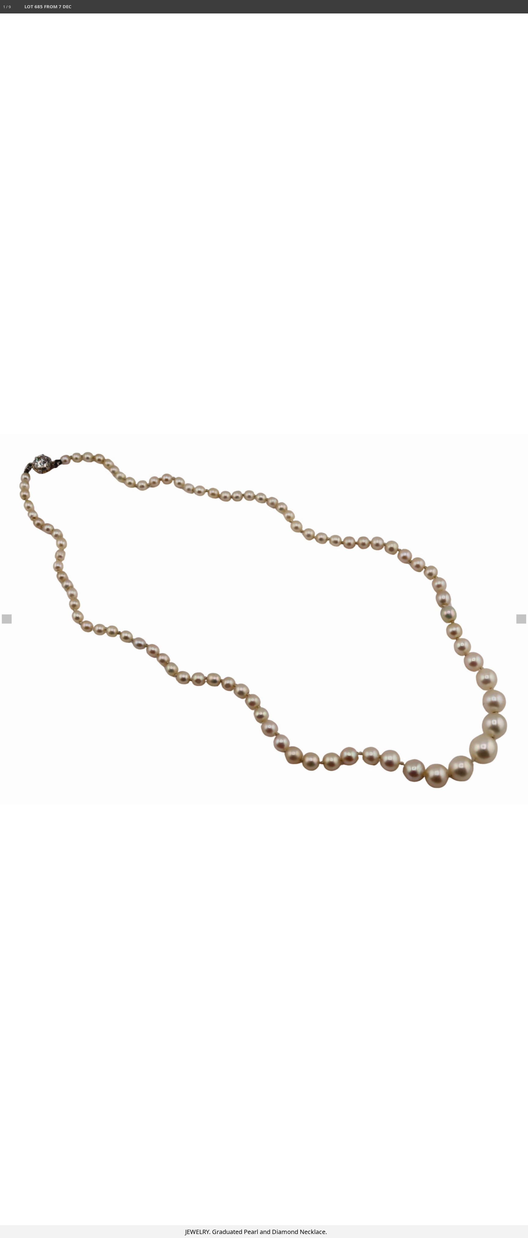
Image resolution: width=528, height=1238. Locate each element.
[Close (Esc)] (521, 6)
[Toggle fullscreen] (494, 6)
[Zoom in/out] (481, 6)
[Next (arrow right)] (517, 619)
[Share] (508, 6)
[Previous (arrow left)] (10, 619)
